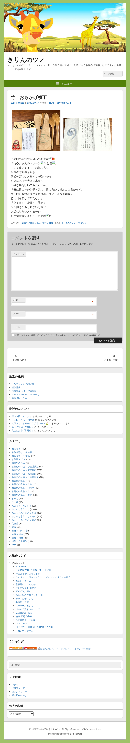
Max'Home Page (24, 612)
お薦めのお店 (18, 462)
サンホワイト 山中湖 (26, 587)
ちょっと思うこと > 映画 (24, 519)
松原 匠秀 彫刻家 (24, 616)
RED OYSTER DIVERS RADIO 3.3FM (34, 627)
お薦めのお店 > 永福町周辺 (25, 477)
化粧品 (15, 523)
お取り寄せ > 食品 (21, 455)
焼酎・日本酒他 (19, 541)
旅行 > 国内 (47, 222)
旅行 (14, 527)
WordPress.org (19, 695)
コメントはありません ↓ (60, 102)
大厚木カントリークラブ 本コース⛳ (30, 423)
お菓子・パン (18, 459)
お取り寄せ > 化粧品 (22, 452)
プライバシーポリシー (91, 729)
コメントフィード (20, 691)
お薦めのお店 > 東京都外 (24, 473)
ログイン (16, 684)
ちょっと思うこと (20, 509)
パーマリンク (80, 222)
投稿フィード (18, 688)
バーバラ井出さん (24, 605)
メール (16, 313)
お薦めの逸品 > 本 (21, 491)
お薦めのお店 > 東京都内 (24, 470)
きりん (15, 498)
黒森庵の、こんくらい (27, 584)
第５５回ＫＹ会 (19, 398)
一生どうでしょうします (28, 573)
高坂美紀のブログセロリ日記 (30, 594)
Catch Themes (75, 733)
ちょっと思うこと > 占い (24, 516)
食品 (14, 544)
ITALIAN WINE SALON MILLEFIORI (33, 570)
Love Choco (21, 623)
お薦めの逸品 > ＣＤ (22, 484)
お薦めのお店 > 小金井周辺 (25, 466)
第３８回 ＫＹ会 (20, 416)
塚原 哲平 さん (24, 598)
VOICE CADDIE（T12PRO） (26, 394)
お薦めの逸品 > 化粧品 (23, 487)
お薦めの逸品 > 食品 (31, 222)
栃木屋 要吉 (22, 602)
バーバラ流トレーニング (28, 609)
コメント (18, 254)
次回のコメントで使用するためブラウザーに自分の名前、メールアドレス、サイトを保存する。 (58, 335)
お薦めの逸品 (18, 480)
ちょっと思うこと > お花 (24, 512)
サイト (16, 327)
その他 (15, 502)
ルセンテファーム (24, 630)
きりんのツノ (26, 59)
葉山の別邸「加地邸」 (23, 426)
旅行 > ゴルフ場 (20, 530)
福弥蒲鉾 (16, 387)
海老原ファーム (23, 580)
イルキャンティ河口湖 (23, 383)
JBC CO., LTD (23, 591)
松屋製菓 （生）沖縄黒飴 (24, 390)
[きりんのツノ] (65, 51)
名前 (15, 299)
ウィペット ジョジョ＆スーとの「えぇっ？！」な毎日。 (44, 577)
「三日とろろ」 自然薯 (23, 419)
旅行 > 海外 (17, 537)
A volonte (21, 566)
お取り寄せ (17, 448)
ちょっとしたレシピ (21, 505)
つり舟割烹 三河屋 (25, 619)
